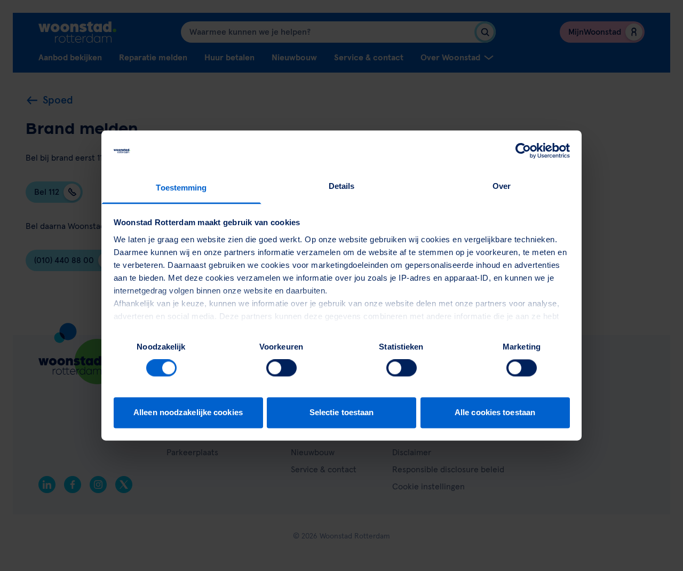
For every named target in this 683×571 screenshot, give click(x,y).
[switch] (281, 368)
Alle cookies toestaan (495, 412)
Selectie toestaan (341, 412)
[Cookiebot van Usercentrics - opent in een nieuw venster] (523, 151)
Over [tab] (502, 186)
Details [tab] (342, 186)
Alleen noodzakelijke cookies (188, 412)
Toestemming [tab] (181, 187)
